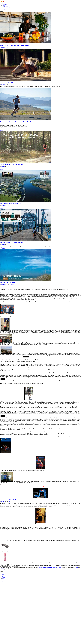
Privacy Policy (4, 578)
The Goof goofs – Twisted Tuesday (8, 499)
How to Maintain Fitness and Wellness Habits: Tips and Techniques (16, 121)
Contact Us (4, 9)
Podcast (3, 8)
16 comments (12, 284)
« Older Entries (2, 248)
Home (3, 3)
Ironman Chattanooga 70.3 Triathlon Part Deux (11, 242)
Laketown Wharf (8, 297)
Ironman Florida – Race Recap (7, 282)
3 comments (11, 501)
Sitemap (3, 577)
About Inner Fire (4, 4)
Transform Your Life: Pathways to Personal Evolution (13, 82)
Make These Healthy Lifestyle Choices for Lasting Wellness (14, 45)
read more (1, 48)
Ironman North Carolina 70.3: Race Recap (10, 203)
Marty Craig (3, 47)
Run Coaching (6, 6)
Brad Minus (3, 166)
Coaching (3, 5)
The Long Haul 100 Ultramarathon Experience (11, 164)
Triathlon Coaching (7, 7)
